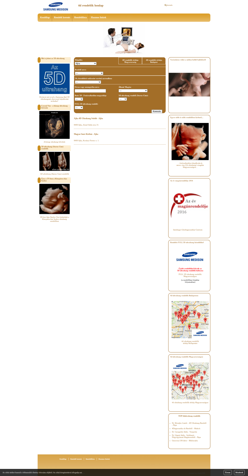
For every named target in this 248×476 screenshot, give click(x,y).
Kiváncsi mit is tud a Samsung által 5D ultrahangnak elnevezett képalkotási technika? (54, 99)
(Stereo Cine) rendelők (54, 174)
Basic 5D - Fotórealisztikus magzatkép (90, 95)
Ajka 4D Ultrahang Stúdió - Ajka (88, 118)
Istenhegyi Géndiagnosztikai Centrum (187, 230)
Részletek (239, 472)
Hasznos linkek (98, 17)
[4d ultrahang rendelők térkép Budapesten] (190, 338)
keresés (169, 5)
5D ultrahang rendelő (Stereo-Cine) (133, 95)
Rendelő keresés (62, 17)
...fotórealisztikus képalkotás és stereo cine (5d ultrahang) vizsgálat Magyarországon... (190, 165)
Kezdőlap (45, 17)
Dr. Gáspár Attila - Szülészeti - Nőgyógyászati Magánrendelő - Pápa (186, 436)
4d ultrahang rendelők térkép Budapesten (190, 342)
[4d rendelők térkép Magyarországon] (190, 399)
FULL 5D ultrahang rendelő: (86, 104)
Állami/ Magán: (125, 87)
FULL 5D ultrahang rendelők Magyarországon (190, 275)
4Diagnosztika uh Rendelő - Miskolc (186, 428)
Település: (79, 60)
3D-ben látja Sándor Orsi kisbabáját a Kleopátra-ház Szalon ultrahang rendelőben (54, 219)
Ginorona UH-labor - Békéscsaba (185, 441)
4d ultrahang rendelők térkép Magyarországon (190, 402)
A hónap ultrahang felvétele (54, 142)
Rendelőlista (80, 17)
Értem (227, 472)
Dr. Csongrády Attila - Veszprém (184, 432)
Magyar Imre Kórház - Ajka (86, 134)
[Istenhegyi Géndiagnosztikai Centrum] (189, 226)
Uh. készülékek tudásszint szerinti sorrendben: (93, 78)
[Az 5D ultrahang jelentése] (54, 93)
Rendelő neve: (80, 70)
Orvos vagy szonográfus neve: (87, 87)
